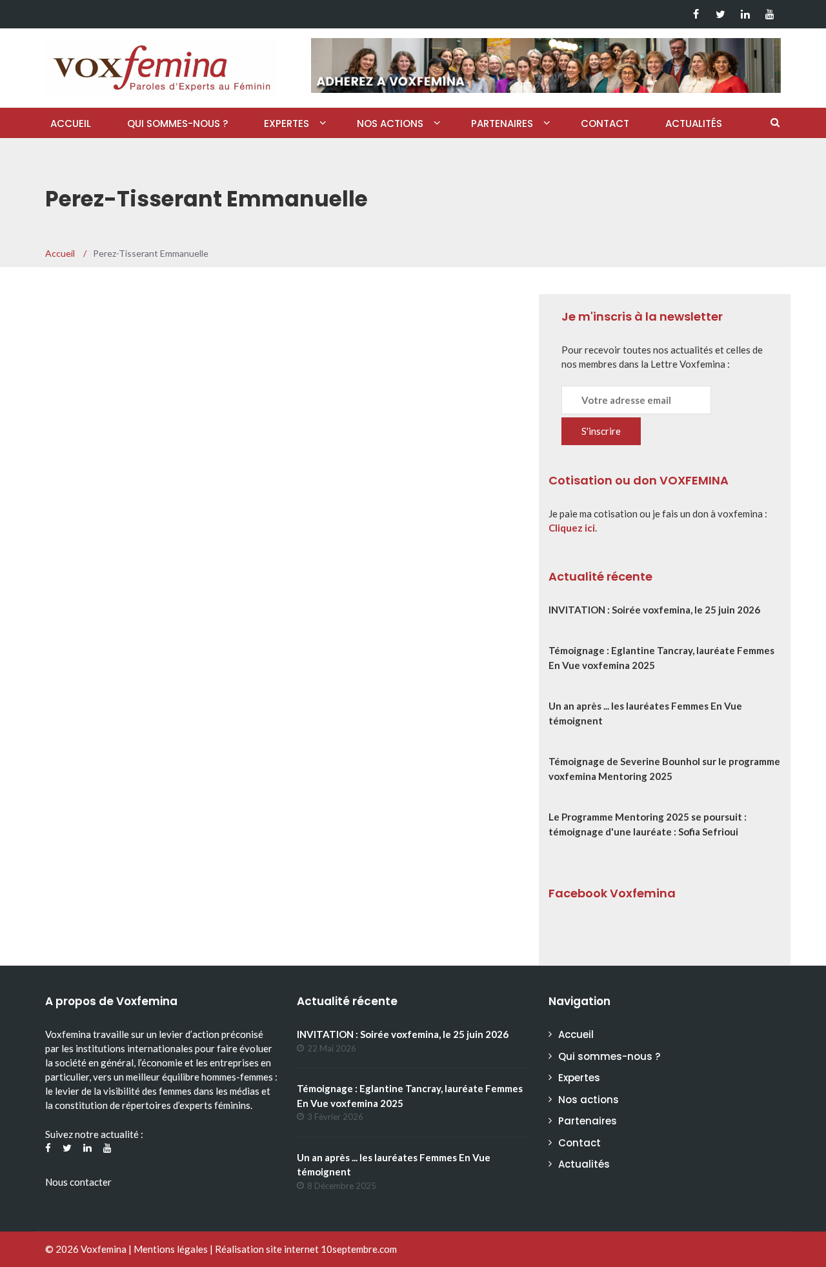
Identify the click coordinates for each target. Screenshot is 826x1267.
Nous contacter (78, 1182)
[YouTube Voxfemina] (769, 14)
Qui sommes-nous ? (177, 123)
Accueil (70, 123)
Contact (605, 123)
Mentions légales (171, 1249)
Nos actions (390, 123)
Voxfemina (103, 1249)
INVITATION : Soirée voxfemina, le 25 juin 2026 (654, 609)
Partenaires (502, 123)
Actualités (693, 123)
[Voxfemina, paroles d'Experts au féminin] (161, 65)
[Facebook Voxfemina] (696, 14)
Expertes (286, 123)
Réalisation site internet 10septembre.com (306, 1249)
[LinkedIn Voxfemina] (745, 14)
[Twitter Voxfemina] (720, 14)
